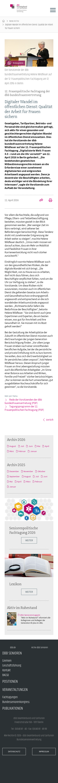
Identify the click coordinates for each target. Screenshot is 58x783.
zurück (49, 419)
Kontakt (6, 670)
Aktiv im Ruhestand (22, 607)
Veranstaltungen (15, 690)
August (12, 446)
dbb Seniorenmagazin (30, 615)
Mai (38, 446)
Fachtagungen (10, 697)
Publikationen (12, 708)
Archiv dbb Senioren (39, 647)
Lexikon (15, 584)
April (47, 446)
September (14, 476)
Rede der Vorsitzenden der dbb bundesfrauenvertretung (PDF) (23, 401)
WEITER (29, 591)
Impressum (44, 751)
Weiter (29, 540)
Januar (33, 451)
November (28, 471)
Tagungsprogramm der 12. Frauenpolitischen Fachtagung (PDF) (24, 408)
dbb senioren (12, 653)
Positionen (10, 681)
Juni (30, 446)
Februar (22, 451)
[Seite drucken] (48, 200)
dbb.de (13, 647)
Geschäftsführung (11, 665)
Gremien (6, 660)
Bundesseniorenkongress (16, 702)
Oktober (41, 471)
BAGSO (5, 675)
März (11, 451)
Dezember (14, 471)
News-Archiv (14, 21)
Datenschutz (14, 751)
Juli (22, 446)
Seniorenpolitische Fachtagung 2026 (23, 530)
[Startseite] (3, 21)
